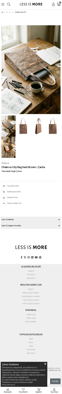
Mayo (31, 339)
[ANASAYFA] (4, 12)
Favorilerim (31, 275)
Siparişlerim (31, 278)
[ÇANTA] (12, 12)
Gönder (55, 381)
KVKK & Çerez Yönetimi (31, 304)
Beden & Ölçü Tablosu (31, 293)
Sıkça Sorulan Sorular (31, 300)
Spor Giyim (31, 353)
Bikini (31, 342)
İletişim (31, 289)
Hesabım (31, 271)
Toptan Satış (31, 318)
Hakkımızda (31, 315)
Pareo (31, 346)
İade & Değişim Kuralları (11, 226)
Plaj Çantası (31, 350)
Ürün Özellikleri (7, 219)
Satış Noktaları (31, 322)
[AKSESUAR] (9, 12)
